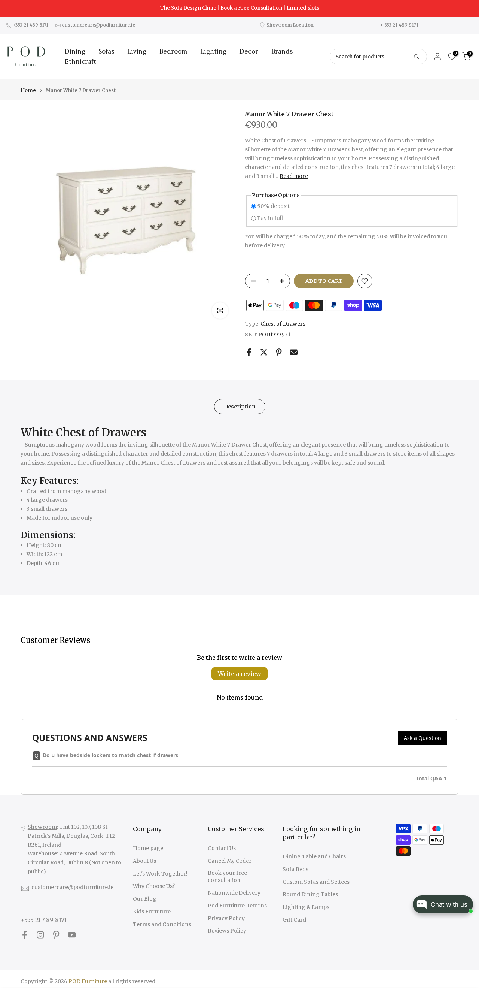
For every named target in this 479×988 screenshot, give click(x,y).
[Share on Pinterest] (279, 352)
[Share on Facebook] (249, 352)
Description (240, 406)
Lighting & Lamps (306, 907)
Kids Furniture (152, 911)
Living (136, 51)
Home (28, 90)
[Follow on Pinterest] (56, 935)
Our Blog (144, 898)
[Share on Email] (294, 352)
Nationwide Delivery (234, 892)
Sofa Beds (295, 869)
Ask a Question (422, 737)
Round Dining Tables (310, 894)
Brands (282, 51)
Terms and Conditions (162, 924)
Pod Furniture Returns (237, 905)
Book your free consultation (227, 877)
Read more (294, 176)
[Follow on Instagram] (40, 935)
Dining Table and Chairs (314, 856)
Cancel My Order (229, 861)
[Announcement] (239, 8)
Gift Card (294, 919)
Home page (148, 848)
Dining (75, 51)
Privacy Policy (226, 918)
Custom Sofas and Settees (316, 882)
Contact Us (222, 848)
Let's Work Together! (160, 873)
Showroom (42, 827)
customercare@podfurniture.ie (72, 887)
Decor (249, 51)
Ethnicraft (80, 61)
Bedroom (173, 51)
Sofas (106, 51)
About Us (144, 861)
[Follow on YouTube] (72, 935)
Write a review (239, 673)
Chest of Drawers (282, 323)
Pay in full (270, 218)
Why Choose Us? (154, 886)
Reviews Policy (227, 930)
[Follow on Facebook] (25, 935)
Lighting (213, 51)
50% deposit (273, 206)
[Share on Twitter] (264, 352)
